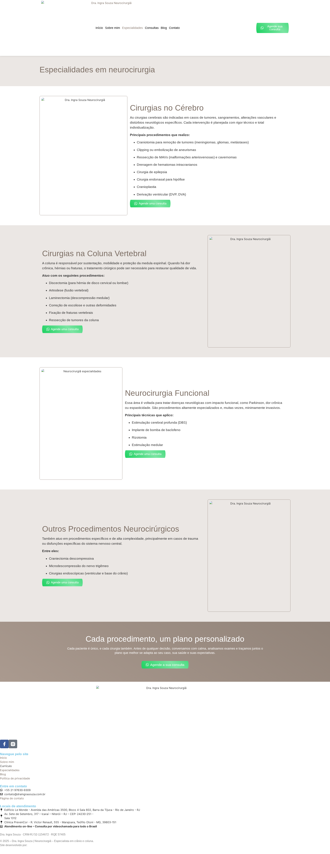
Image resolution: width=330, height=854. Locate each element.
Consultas (152, 28)
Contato (174, 28)
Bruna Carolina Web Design (45, 845)
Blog (164, 28)
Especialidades (132, 28)
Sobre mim (112, 28)
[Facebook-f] (4, 744)
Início (99, 28)
